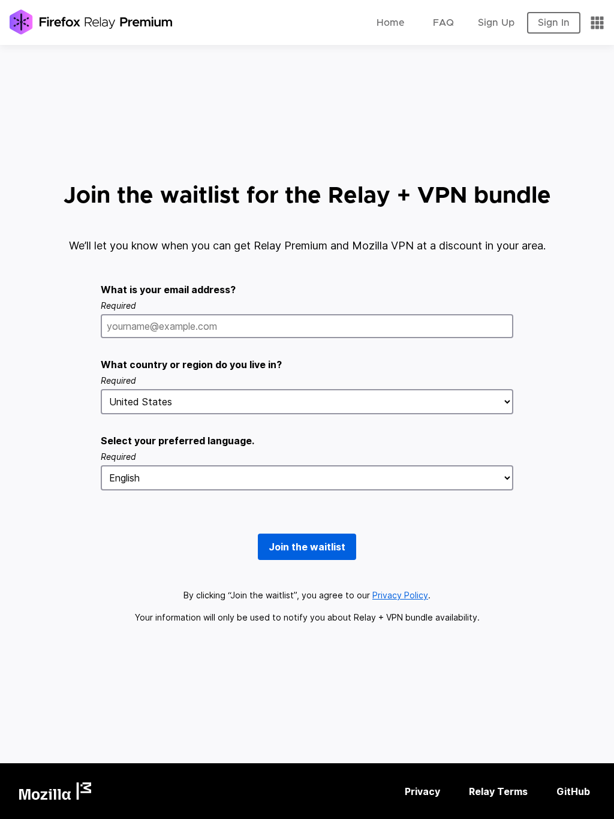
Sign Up (496, 23)
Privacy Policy (400, 595)
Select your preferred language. (177, 441)
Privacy (422, 791)
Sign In (554, 23)
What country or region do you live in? (191, 365)
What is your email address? (168, 290)
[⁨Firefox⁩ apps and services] (597, 23)
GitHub (573, 791)
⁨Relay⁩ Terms (498, 791)
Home (391, 23)
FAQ (443, 23)
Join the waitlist (307, 547)
